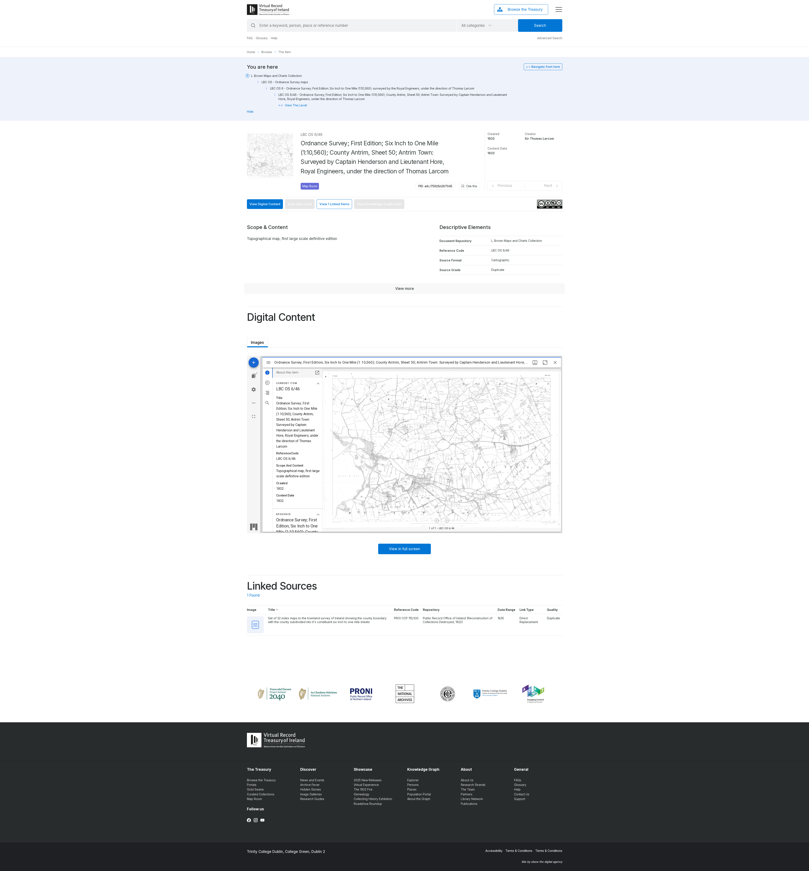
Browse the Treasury (261, 780)
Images (257, 341)
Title (272, 609)
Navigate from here (545, 66)
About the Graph (418, 799)
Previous (505, 185)
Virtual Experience (366, 785)
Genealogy (361, 794)
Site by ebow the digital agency (541, 861)
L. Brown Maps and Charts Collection (276, 76)
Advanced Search (549, 38)
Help (274, 38)
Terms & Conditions (518, 850)
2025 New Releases (368, 780)
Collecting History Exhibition (373, 799)
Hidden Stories (310, 789)
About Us (467, 780)
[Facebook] (249, 820)
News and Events (312, 780)
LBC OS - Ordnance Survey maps (285, 82)
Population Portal (419, 794)
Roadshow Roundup (368, 803)
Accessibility (493, 850)
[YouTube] (262, 820)
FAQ (250, 38)
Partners (466, 794)
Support (519, 799)
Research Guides (312, 799)
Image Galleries (311, 794)
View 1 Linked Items (334, 204)
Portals (251, 785)
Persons (413, 785)
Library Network (472, 799)
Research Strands (473, 785)
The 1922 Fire (363, 789)
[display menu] (558, 9)
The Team (468, 789)
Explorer (413, 780)
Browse (266, 52)
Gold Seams (255, 789)
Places (412, 789)
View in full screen (404, 549)
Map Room (309, 186)
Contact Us (521, 794)
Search (540, 25)
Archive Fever (310, 785)
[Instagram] (256, 820)
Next (548, 185)
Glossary (262, 38)
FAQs (517, 780)
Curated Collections (260, 794)
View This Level (296, 105)
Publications (469, 803)
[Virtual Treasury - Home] (268, 9)
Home (251, 52)
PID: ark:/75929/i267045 (435, 186)
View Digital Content (264, 204)
